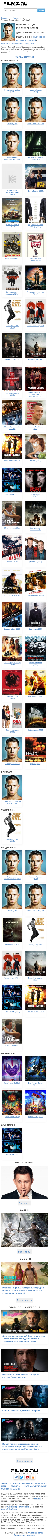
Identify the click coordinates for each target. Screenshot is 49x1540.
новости (16, 1483)
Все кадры (24, 1252)
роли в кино (39, 37)
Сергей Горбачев (9, 1509)
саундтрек (29, 43)
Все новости (24, 1300)
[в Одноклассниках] (33, 1477)
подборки (15, 1486)
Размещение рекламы (24, 1535)
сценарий (31, 40)
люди (3, 1486)
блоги (44, 1483)
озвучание (17, 43)
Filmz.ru (37, 1499)
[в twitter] (22, 1477)
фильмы (26, 1483)
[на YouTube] (27, 1477)
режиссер (21, 40)
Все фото (24, 1203)
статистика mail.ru (10, 1489)
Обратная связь (35, 1533)
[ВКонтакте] (16, 1477)
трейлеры (6, 1483)
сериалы (35, 1483)
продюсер (6, 43)
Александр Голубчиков (18, 1507)
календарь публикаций (35, 1486)
